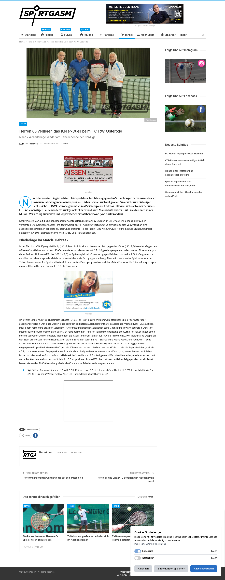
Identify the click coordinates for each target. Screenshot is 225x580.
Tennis (129, 34)
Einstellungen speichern (171, 568)
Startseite (30, 34)
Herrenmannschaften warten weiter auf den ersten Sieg (53, 477)
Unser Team (125, 572)
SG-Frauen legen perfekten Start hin (184, 153)
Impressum (139, 544)
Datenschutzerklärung (156, 544)
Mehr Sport (147, 34)
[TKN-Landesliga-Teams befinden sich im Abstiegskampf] (88, 518)
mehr (183, 34)
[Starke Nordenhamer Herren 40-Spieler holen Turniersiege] (43, 518)
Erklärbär (170, 34)
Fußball (48, 33)
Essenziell (147, 551)
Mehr (214, 551)
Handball (108, 34)
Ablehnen (143, 568)
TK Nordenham (32, 429)
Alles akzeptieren (204, 568)
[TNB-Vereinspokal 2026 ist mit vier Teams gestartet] (133, 518)
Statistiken (148, 558)
